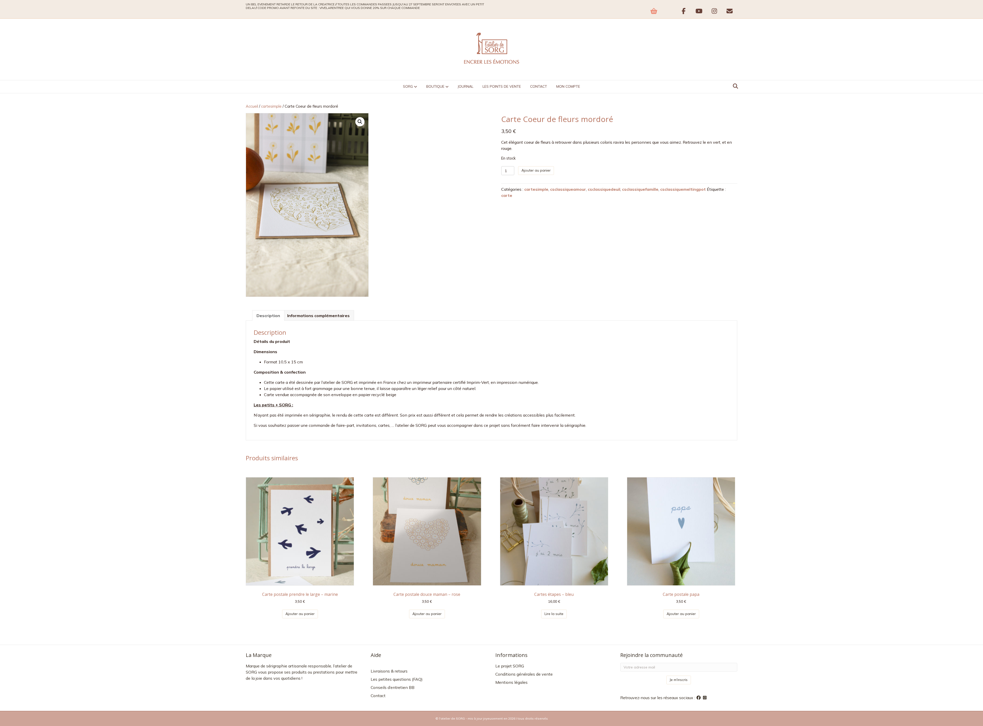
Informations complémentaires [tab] (318, 315)
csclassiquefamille (640, 189)
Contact (538, 86)
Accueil (252, 106)
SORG (408, 86)
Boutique (435, 86)
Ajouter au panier (536, 170)
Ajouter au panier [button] (300, 613)
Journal (465, 86)
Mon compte (568, 86)
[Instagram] (704, 697)
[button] (360, 121)
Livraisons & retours (389, 671)
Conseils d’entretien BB (392, 687)
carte (506, 195)
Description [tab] (268, 315)
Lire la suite (553, 613)
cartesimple (271, 106)
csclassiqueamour (568, 189)
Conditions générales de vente (524, 674)
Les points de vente (502, 86)
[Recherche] (734, 86)
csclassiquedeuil (604, 189)
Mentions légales (511, 682)
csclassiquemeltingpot (683, 189)
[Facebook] (699, 697)
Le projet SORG (509, 665)
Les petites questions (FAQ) (397, 679)
